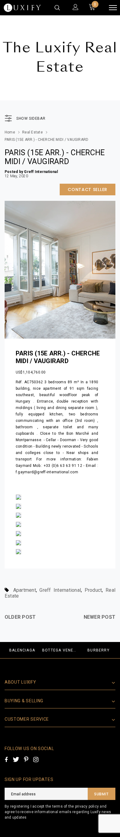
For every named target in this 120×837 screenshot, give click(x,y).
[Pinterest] (26, 759)
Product (93, 590)
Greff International (60, 590)
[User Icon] (75, 7)
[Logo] (22, 7)
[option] (22, 650)
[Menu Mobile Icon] (113, 7)
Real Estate (32, 132)
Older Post (20, 617)
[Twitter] (16, 759)
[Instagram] (35, 759)
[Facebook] (6, 759)
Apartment (24, 590)
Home (10, 132)
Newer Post (99, 617)
